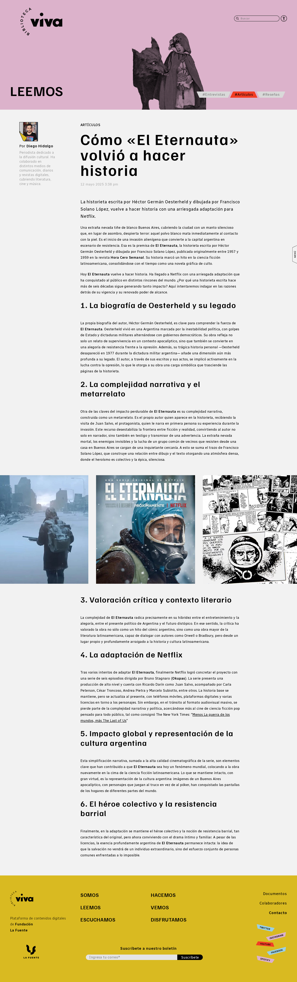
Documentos (275, 893)
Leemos (90, 907)
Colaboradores (273, 903)
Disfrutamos (169, 919)
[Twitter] (271, 928)
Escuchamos (98, 919)
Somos (89, 895)
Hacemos (163, 895)
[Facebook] (277, 951)
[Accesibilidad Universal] (284, 19)
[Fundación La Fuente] (31, 951)
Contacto (278, 913)
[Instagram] (276, 936)
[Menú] (294, 254)
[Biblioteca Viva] (21, 898)
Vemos (160, 907)
